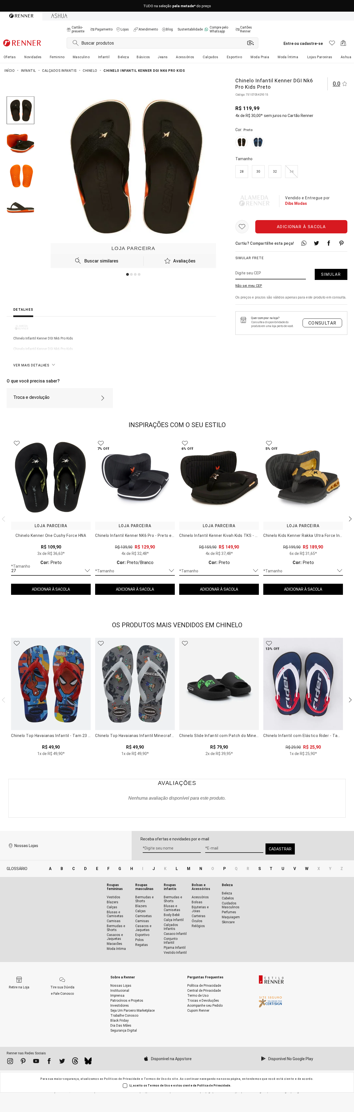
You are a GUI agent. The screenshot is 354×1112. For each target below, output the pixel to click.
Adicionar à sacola (301, 226)
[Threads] (75, 1062)
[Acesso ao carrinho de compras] (343, 44)
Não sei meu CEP (248, 286)
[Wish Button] (242, 226)
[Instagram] (10, 1062)
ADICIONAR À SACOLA (51, 589)
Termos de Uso (155, 1078)
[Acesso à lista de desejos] (332, 44)
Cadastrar (280, 849)
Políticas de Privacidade (122, 1078)
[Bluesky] (88, 1062)
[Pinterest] (23, 1062)
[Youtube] (36, 1062)
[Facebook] (49, 1062)
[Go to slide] (127, 274)
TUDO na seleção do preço (177, 6)
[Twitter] (62, 1062)
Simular (331, 274)
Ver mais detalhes (31, 365)
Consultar (322, 323)
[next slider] (3, 518)
